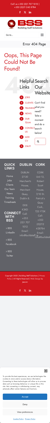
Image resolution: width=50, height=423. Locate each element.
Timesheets (10, 202)
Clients (9, 185)
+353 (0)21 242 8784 (25, 7)
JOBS (27, 97)
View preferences (25, 412)
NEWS (28, 113)
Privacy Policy (30, 419)
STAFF (28, 146)
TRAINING (30, 108)
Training (9, 198)
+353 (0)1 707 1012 (28, 4)
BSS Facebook (10, 242)
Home (9, 176)
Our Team (9, 189)
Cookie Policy (18, 419)
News (10, 193)
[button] (45, 370)
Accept (25, 397)
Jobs (9, 180)
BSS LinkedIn (10, 230)
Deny (25, 404)
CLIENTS (29, 102)
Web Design (35, 278)
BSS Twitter (9, 253)
